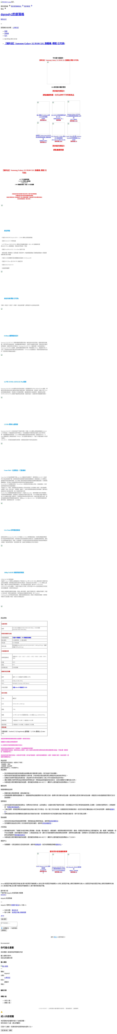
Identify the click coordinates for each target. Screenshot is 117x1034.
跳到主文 (4, 19)
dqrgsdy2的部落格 (12, 14)
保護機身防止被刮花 (43, 140)
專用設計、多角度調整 (74, 870)
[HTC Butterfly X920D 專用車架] (74, 865)
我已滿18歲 (4, 1030)
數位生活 (15, 910)
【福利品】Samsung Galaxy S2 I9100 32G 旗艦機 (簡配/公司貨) (34, 43)
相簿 (5, 31)
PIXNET (45, 1008)
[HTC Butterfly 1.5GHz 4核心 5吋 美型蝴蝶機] (58, 134)
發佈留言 (3, 930)
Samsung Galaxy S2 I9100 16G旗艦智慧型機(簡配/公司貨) (73, 116)
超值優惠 (43, 118)
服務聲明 (75, 1008)
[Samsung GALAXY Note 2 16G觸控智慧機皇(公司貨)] (58, 865)
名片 (5, 35)
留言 (17, 905)
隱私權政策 (69, 1008)
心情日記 (16, 27)
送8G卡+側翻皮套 (73, 119)
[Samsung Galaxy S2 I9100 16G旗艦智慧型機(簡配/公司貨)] (74, 112)
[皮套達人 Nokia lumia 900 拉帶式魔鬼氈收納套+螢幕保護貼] (43, 133)
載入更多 (3, 919)
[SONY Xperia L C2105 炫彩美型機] (43, 864)
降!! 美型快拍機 (43, 869)
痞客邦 (13, 905)
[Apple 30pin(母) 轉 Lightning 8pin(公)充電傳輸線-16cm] (74, 134)
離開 (10, 1030)
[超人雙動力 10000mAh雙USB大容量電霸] (43, 113)
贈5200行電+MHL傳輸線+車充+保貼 (58, 139)
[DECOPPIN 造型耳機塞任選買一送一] (58, 113)
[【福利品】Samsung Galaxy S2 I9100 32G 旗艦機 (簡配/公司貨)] (2, 205)
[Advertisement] (34, 51)
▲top (2, 915)
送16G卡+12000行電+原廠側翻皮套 (58, 870)
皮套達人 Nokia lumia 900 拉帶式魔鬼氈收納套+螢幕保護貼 (43, 137)
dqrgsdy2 (3, 894)
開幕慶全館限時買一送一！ (58, 118)
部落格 (6, 33)
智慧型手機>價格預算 (19, 912)
